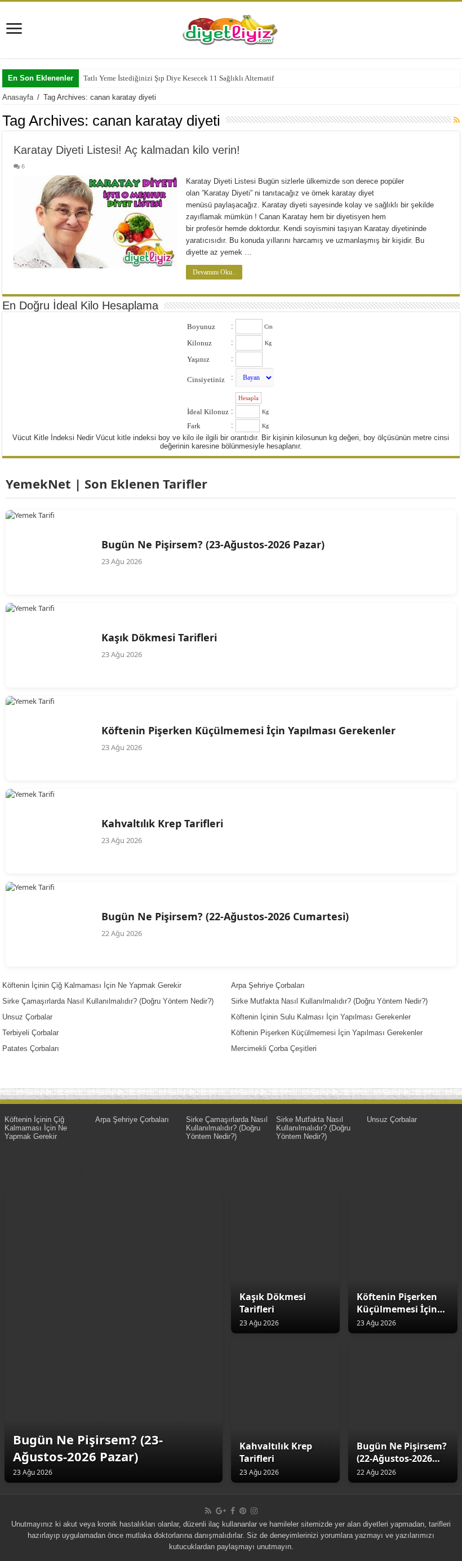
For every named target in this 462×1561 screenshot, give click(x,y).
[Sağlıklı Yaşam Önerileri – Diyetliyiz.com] (231, 27)
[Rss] (208, 1511)
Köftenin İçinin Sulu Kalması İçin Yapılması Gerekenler (321, 1017)
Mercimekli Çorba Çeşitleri (274, 1048)
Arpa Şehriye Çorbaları (268, 985)
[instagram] (254, 1511)
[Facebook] (232, 1511)
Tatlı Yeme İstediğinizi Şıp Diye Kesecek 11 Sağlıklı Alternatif (178, 78)
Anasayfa (17, 97)
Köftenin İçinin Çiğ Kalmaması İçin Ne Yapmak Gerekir (91, 985)
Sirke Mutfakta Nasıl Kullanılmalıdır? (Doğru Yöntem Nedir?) (329, 1001)
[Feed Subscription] (457, 120)
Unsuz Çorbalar (27, 1017)
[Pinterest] (242, 1511)
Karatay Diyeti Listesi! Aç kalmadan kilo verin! (127, 150)
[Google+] (221, 1511)
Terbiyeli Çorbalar (30, 1032)
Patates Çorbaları (30, 1048)
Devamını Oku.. (214, 272)
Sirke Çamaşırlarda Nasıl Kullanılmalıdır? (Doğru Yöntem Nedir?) (108, 1001)
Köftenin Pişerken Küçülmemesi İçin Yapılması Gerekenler (327, 1032)
